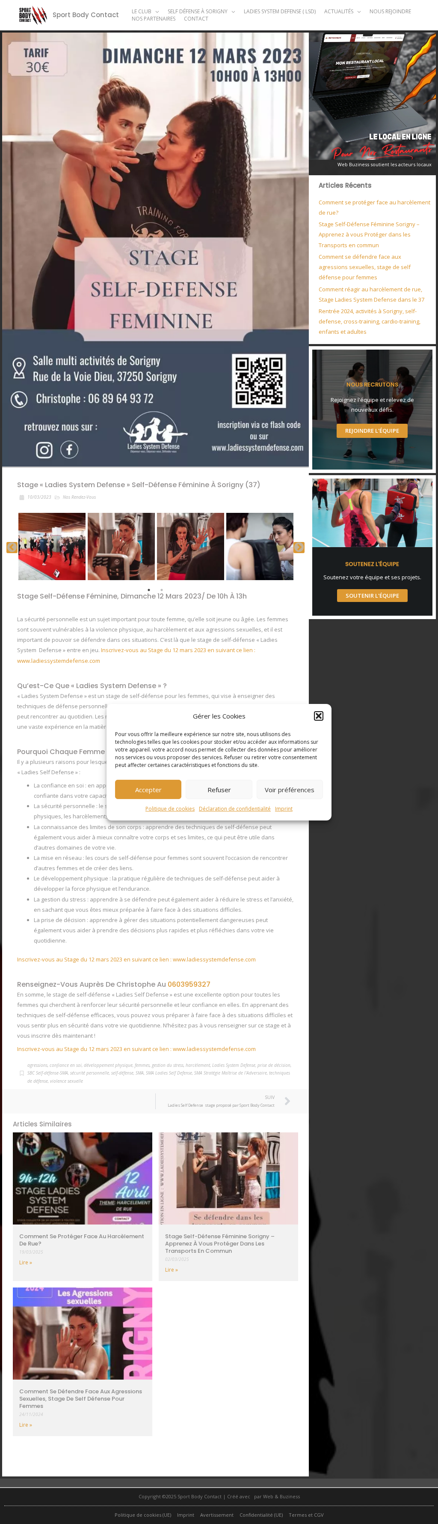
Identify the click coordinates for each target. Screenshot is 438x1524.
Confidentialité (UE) (261, 1515)
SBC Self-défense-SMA (47, 1073)
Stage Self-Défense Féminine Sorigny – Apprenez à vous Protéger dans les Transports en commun (220, 1243)
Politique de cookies (170, 808)
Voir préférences (289, 789)
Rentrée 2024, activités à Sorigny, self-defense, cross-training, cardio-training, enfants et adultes (369, 321)
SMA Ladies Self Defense (169, 1073)
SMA (140, 1073)
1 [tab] (149, 590)
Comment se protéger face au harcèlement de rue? (81, 1240)
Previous (12, 547)
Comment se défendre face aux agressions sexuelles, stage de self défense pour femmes (80, 1398)
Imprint (284, 808)
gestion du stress (167, 1065)
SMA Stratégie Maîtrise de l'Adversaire (230, 1073)
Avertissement (217, 1515)
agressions (37, 1065)
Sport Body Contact (86, 14)
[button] (318, 716)
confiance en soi (66, 1065)
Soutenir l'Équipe (372, 595)
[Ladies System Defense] (121, 546)
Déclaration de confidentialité (235, 808)
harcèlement (198, 1065)
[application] (155, 11)
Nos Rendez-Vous (79, 497)
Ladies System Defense (233, 1065)
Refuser (219, 789)
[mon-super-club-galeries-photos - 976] (52, 546)
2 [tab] (161, 590)
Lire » (25, 1262)
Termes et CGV (306, 1515)
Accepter (148, 789)
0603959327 (189, 984)
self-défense (122, 1073)
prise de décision (273, 1065)
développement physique (108, 1065)
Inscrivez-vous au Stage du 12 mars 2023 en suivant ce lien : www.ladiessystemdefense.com (136, 959)
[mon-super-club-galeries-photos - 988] (259, 546)
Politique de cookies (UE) (143, 1515)
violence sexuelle (66, 1081)
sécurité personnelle (89, 1073)
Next (299, 547)
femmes (142, 1065)
